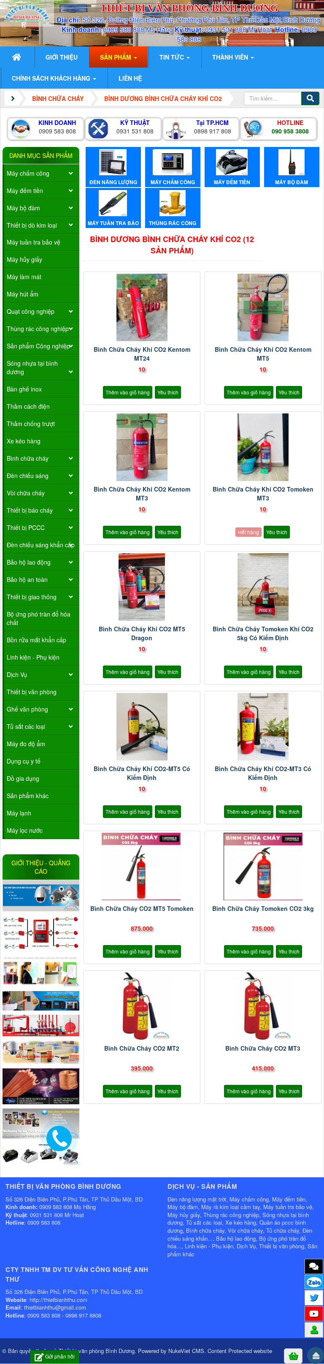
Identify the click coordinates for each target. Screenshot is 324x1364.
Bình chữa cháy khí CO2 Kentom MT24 (142, 353)
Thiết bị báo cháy (30, 510)
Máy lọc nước (25, 830)
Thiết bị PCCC (26, 527)
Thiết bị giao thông (32, 596)
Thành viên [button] (231, 57)
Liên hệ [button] (130, 78)
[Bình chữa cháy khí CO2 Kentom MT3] (142, 447)
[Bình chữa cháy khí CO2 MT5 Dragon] (142, 587)
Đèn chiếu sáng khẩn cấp (41, 545)
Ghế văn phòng (27, 709)
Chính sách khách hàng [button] (52, 78)
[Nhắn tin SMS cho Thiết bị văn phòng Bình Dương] (314, 1266)
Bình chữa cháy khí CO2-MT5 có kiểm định (142, 773)
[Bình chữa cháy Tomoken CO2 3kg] (263, 866)
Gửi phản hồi (60, 1356)
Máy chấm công (28, 173)
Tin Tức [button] (172, 57)
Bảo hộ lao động (29, 562)
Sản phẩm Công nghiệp (38, 346)
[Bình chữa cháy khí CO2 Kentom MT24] (142, 307)
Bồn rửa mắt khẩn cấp (36, 640)
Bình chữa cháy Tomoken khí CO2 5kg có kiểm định (263, 633)
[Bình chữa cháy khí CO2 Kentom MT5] (263, 307)
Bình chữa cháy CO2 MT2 (141, 1048)
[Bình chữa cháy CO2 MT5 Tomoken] (142, 866)
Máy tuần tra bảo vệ (33, 242)
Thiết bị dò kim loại (32, 225)
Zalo (314, 1282)
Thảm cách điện (28, 406)
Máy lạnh (19, 813)
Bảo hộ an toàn (27, 579)
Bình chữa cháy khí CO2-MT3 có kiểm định (263, 773)
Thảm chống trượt (31, 423)
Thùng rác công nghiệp (38, 328)
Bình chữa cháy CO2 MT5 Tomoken (142, 908)
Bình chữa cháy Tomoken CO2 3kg (263, 908)
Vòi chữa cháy (26, 493)
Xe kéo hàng (23, 441)
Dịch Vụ (17, 674)
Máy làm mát (24, 276)
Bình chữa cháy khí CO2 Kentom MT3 (142, 493)
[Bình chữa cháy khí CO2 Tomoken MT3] (263, 447)
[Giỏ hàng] (293, 1355)
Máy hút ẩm (22, 294)
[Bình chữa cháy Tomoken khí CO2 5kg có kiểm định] (263, 587)
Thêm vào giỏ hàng (127, 392)
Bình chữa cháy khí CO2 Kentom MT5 (263, 353)
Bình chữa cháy (28, 458)
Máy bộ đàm (23, 208)
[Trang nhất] (18, 57)
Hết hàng (248, 531)
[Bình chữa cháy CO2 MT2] (142, 1006)
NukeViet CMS (186, 1351)
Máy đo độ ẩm (26, 743)
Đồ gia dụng (23, 778)
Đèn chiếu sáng (28, 475)
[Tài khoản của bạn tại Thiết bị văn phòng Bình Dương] (314, 1329)
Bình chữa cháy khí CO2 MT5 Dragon (142, 633)
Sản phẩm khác (28, 795)
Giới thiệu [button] (62, 57)
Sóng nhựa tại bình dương (32, 367)
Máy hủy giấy (24, 259)
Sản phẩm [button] (116, 57)
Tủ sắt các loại (26, 726)
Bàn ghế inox (24, 389)
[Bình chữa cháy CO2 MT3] (263, 1006)
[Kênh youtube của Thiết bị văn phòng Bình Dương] (314, 1313)
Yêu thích (167, 392)
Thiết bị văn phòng (32, 691)
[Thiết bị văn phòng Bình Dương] (27, 12)
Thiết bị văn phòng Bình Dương (97, 1351)
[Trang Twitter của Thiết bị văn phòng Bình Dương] (314, 1297)
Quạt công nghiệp (30, 311)
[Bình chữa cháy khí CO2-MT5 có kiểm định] (142, 727)
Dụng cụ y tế (23, 761)
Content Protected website (240, 1351)
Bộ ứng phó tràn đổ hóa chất (38, 618)
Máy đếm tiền (25, 190)
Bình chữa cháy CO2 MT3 (262, 1048)
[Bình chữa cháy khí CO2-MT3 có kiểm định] (263, 727)
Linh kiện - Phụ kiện (33, 657)
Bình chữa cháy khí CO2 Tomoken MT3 (263, 493)
